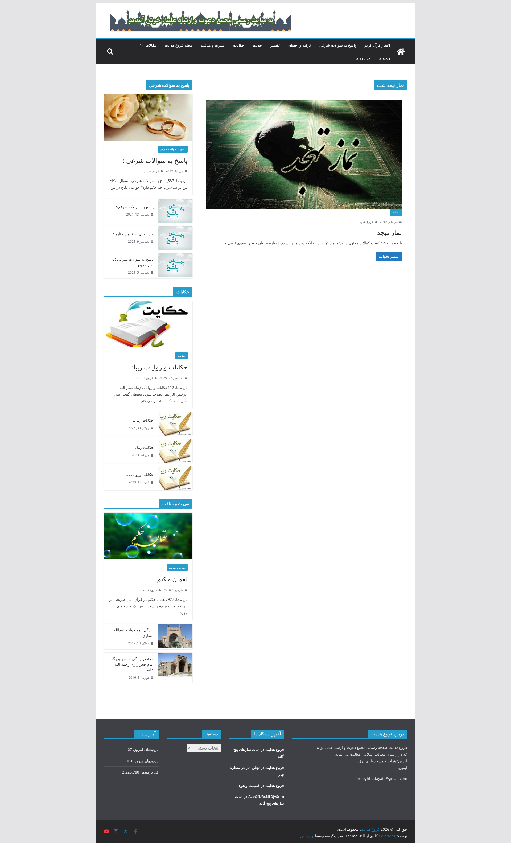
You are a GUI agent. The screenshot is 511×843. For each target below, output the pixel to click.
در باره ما (362, 57)
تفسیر (275, 45)
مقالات (151, 45)
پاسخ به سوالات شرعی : (155, 160)
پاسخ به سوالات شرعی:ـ (134, 206)
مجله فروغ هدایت (178, 45)
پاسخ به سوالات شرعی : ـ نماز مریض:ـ (133, 262)
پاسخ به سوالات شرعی (337, 45)
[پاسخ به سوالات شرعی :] (148, 117)
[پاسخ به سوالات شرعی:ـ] (175, 211)
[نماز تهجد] (304, 154)
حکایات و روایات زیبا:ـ (159, 367)
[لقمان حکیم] (148, 536)
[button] (143, 45)
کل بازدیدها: (149, 772)
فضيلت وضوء (249, 785)
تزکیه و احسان (299, 45)
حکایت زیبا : (144, 447)
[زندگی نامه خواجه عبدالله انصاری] (175, 636)
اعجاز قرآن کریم (377, 45)
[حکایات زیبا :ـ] (175, 424)
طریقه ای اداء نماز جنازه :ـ (133, 233)
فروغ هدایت (365, 222)
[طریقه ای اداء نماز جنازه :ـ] (175, 238)
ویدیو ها (384, 57)
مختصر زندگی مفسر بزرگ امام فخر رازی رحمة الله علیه (133, 664)
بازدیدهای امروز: (145, 749)
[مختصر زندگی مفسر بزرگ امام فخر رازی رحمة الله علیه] (175, 668)
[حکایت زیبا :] (175, 451)
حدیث (257, 45)
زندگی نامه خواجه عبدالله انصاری (134, 632)
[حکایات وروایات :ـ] (175, 478)
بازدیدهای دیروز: (146, 760)
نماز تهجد (389, 232)
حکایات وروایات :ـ (140, 474)
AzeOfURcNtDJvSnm (266, 796)
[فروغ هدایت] (400, 51)
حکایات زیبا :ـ (143, 420)
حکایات (238, 45)
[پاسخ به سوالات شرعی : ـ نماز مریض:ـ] (175, 266)
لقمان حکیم (172, 578)
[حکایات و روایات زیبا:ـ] (148, 324)
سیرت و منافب (213, 45)
